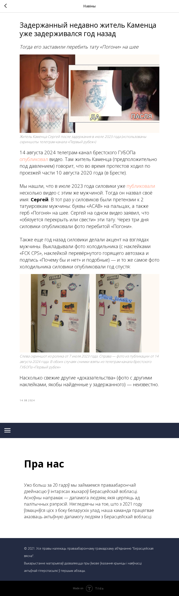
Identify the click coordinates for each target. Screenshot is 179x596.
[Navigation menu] (7, 430)
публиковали (141, 186)
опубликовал (34, 159)
